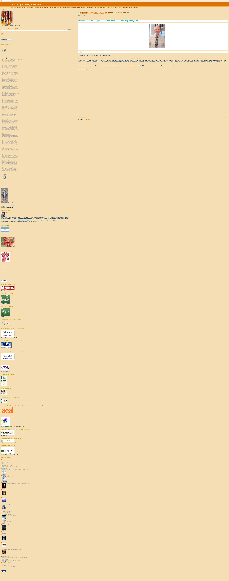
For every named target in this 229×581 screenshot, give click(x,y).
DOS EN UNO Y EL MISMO (6, 512)
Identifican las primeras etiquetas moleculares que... (9, 146)
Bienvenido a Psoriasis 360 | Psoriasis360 (9, 566)
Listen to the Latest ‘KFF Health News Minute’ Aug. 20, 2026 (10, 466)
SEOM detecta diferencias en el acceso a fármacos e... (10, 100)
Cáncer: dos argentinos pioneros (7, 148)
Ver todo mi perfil (3, 222)
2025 (3, 46)
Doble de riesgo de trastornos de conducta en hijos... (10, 121)
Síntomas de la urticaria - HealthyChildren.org (9, 167)
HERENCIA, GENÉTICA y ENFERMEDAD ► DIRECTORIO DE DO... (12, 59)
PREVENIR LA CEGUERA (6, 514)
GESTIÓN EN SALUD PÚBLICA (7, 465)
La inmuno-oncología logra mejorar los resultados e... (10, 153)
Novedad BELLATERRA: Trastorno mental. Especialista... (10, 149)
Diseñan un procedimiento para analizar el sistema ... (10, 159)
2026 (3, 45)
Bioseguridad (4, 468)
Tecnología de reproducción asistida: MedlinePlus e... (10, 169)
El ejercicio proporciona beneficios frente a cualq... (9, 108)
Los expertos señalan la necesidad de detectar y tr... (10, 115)
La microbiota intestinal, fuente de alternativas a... (9, 60)
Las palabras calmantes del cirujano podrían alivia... (9, 64)
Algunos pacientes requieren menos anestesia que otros (10, 93)
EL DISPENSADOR (5, 462)
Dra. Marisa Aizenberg (6, 504)
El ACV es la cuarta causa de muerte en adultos (9, 92)
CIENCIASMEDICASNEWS (6, 459)
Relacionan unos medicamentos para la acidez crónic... (10, 77)
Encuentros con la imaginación (7, 531)
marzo (4, 176)
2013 (3, 180)
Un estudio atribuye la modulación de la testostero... (9, 157)
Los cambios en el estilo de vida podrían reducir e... (9, 132)
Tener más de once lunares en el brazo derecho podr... (10, 144)
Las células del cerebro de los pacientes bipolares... (9, 116)
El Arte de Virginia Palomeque (7, 524)
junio (3, 173)
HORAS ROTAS (4, 482)
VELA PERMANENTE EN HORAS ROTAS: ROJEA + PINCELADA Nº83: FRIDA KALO (19, 483)
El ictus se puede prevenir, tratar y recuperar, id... (9, 143)
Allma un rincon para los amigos (7, 562)
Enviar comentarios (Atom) (87, 119)
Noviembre (3, 522)
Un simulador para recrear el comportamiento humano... (10, 135)
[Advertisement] (87, 108)
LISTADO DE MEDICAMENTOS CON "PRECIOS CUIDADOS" (11, 560)
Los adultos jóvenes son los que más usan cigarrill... (9, 67)
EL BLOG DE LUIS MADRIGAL (7, 511)
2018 (3, 53)
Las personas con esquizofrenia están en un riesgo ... (10, 68)
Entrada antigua (225, 117)
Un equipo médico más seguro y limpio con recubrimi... (10, 160)
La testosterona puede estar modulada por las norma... (10, 136)
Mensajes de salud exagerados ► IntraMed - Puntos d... (10, 84)
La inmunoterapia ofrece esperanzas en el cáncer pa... (10, 118)
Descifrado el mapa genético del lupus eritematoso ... (10, 155)
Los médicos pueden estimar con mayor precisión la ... (10, 66)
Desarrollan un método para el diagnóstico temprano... (10, 103)
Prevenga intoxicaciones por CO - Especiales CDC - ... (10, 62)
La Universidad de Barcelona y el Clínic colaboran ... (9, 163)
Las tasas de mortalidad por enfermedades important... (10, 78)
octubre (4, 58)
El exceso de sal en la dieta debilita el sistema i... (9, 94)
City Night (8, 525)
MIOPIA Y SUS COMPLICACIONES (12, 515)
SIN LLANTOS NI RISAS (10, 550)
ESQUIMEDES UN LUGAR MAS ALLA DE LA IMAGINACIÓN (12, 549)
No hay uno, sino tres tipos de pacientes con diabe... (10, 123)
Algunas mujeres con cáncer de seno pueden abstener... (10, 75)
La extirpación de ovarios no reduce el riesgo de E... (9, 161)
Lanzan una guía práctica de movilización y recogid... (10, 105)
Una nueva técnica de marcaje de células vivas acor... (10, 107)
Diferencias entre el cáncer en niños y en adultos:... (9, 168)
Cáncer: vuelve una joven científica (7, 61)
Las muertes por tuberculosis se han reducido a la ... (10, 102)
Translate (8, 41)
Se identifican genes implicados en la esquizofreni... (9, 140)
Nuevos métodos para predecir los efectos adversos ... (10, 120)
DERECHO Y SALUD (5, 475)
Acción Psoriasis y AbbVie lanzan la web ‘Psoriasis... (10, 113)
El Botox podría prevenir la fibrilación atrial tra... (9, 98)
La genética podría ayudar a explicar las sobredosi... (10, 81)
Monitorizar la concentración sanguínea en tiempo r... (10, 128)
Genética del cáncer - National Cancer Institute (9, 74)
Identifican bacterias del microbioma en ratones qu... (9, 109)
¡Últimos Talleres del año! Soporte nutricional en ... (9, 147)
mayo (3, 174)
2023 (3, 48)
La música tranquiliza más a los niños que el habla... (9, 119)
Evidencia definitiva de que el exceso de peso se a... (9, 95)
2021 (3, 50)
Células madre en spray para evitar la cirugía (8, 130)
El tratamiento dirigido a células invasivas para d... (9, 164)
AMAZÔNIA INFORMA (5, 556)
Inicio (154, 117)
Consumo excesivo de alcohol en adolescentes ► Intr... (10, 88)
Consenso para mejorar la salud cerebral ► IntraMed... (10, 85)
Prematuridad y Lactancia (6, 134)
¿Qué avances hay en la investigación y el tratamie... (10, 170)
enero (3, 178)
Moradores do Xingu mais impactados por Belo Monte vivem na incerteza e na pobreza (14, 557)
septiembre (4, 171)
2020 (3, 51)
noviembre (4, 57)
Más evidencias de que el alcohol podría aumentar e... (10, 82)
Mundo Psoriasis (5, 542)
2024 (3, 47)
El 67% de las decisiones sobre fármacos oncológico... (10, 133)
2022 (3, 49)
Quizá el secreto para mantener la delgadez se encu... (10, 79)
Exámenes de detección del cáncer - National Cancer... (10, 73)
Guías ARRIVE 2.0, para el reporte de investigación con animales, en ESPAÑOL (18, 469)
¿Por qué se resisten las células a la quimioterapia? (9, 126)
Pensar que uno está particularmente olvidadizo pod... (10, 65)
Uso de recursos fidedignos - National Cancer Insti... (10, 72)
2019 (3, 52)
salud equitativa (9, 212)
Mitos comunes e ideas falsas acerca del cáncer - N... (10, 71)
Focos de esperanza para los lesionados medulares (9, 96)
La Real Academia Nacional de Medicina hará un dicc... (10, 162)
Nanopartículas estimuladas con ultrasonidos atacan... (10, 156)
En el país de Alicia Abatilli (6, 521)
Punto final (3, 532)
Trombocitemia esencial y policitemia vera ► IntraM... (10, 86)
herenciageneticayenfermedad (26, 4)
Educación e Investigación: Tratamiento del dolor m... (10, 91)
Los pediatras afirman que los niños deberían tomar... (10, 101)
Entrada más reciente (82, 117)
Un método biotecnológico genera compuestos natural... (10, 99)
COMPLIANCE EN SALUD (10, 476)
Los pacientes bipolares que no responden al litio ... (9, 122)
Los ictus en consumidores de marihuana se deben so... (10, 154)
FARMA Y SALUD (5, 559)
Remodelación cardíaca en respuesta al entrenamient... (10, 87)
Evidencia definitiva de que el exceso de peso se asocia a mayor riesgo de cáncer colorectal (94, 13)
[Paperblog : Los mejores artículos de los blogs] (4, 281)
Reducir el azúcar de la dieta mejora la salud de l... (9, 80)
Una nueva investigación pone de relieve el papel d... (10, 114)
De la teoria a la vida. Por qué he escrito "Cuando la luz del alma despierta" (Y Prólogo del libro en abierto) (22, 490)
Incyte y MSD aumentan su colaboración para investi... (10, 139)
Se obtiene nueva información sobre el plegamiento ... (10, 141)
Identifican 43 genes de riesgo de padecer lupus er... (9, 142)
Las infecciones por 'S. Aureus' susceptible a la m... (9, 112)
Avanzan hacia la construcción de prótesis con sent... (10, 150)
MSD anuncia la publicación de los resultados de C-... (10, 129)
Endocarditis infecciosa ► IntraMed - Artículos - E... (9, 89)
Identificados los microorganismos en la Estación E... (10, 137)
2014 (3, 179)
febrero (4, 177)
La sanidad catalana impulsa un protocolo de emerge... (10, 106)
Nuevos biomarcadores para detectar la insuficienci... (10, 127)
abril (3, 175)
